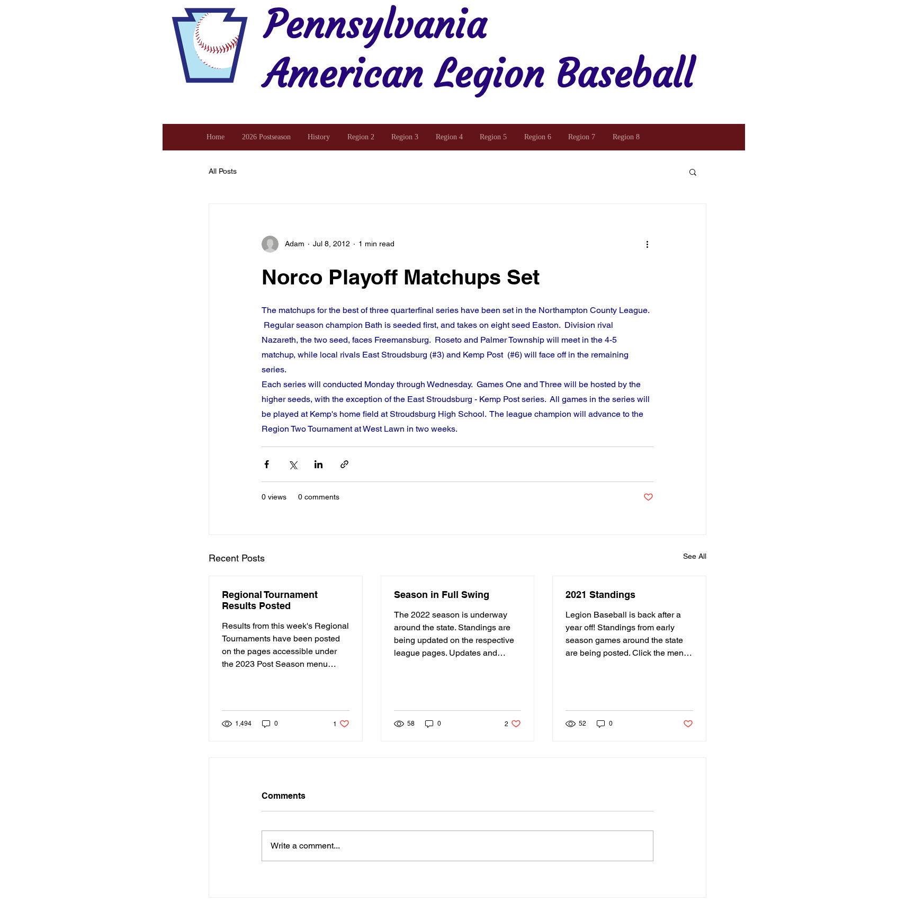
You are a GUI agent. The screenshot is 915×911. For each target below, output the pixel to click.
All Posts (223, 171)
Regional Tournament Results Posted (270, 600)
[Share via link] (344, 464)
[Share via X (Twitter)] (293, 464)
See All (694, 556)
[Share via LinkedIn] (318, 464)
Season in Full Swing (441, 594)
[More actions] (647, 244)
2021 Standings (600, 594)
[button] (693, 171)
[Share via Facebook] (267, 464)
